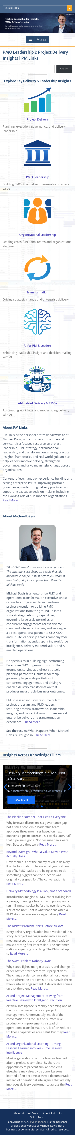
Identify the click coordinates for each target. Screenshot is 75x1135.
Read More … (48, 844)
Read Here (43, 735)
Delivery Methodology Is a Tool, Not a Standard (38, 891)
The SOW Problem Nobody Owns (28, 961)
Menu (41, 40)
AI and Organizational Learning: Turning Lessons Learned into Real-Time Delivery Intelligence (34, 1048)
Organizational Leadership (37, 235)
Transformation (37, 292)
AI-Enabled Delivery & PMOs (37, 403)
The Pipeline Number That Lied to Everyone (36, 817)
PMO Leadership (37, 177)
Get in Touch (37, 1117)
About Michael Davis (25, 1113)
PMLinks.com (38, 1122)
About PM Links (52, 1113)
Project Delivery (38, 119)
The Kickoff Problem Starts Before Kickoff (41, 776)
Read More (10, 500)
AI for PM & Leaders (38, 346)
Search (64, 69)
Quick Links (12, 8)
